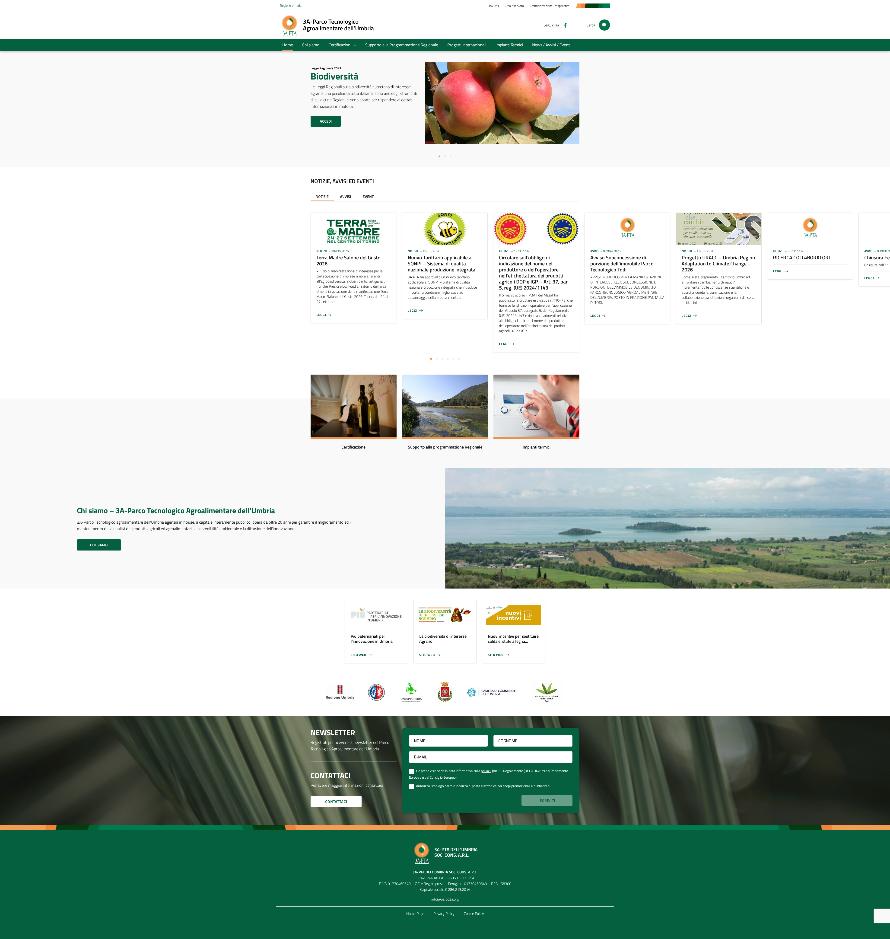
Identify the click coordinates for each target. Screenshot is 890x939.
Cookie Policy (474, 913)
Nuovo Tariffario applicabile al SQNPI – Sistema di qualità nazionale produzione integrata (441, 264)
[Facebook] (563, 25)
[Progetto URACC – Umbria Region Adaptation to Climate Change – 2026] (718, 228)
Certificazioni (340, 45)
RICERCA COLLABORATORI (801, 257)
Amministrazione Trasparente (549, 5)
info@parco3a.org (445, 899)
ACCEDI (326, 121)
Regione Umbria (291, 5)
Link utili (493, 5)
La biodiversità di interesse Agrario (443, 639)
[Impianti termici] (536, 405)
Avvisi (345, 196)
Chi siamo (310, 45)
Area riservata (514, 5)
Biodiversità (334, 76)
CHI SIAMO (99, 545)
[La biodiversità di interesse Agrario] (445, 615)
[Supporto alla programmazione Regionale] (445, 405)
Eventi (369, 196)
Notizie (322, 196)
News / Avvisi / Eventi (551, 45)
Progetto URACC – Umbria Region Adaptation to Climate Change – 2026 (718, 264)
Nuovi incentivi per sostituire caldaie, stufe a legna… (513, 639)
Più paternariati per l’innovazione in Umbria (372, 639)
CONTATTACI (336, 801)
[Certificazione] (354, 405)
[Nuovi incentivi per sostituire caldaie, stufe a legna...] (513, 615)
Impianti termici (536, 447)
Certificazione (353, 447)
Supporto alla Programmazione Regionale (401, 45)
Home (287, 45)
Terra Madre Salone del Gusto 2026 (348, 260)
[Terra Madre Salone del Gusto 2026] (353, 228)
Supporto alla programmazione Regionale (445, 447)
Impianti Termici (509, 45)
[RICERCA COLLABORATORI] (810, 228)
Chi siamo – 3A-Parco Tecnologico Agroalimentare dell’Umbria (176, 510)
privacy (486, 770)
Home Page (415, 913)
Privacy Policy (444, 913)
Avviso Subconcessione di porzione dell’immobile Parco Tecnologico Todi (622, 264)
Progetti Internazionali (466, 45)
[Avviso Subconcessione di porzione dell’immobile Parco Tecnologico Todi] (627, 228)
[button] (439, 156)
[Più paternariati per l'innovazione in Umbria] (376, 615)
